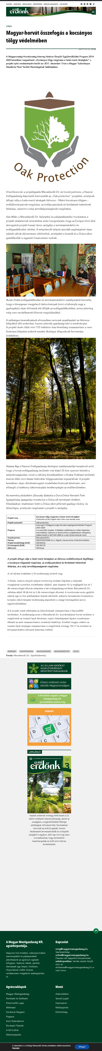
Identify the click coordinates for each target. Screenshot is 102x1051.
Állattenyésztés (13, 1034)
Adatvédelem (62, 994)
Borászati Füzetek (15, 1025)
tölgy (76, 651)
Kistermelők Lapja (15, 1003)
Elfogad (82, 1047)
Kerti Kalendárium (15, 1021)
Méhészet (11, 1007)
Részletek (15, 1048)
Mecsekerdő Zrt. (62, 651)
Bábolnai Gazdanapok (51, 4)
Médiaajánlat (26, 4)
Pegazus (10, 1016)
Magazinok (17, 4)
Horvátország (26, 651)
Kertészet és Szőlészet (17, 998)
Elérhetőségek (37, 4)
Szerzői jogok (62, 998)
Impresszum (61, 1003)
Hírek (9, 26)
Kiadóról (9, 4)
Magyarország (44, 651)
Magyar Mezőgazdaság (17, 994)
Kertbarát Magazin (15, 1012)
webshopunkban (64, 961)
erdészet (12, 651)
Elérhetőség (61, 1012)
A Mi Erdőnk (64, 4)
